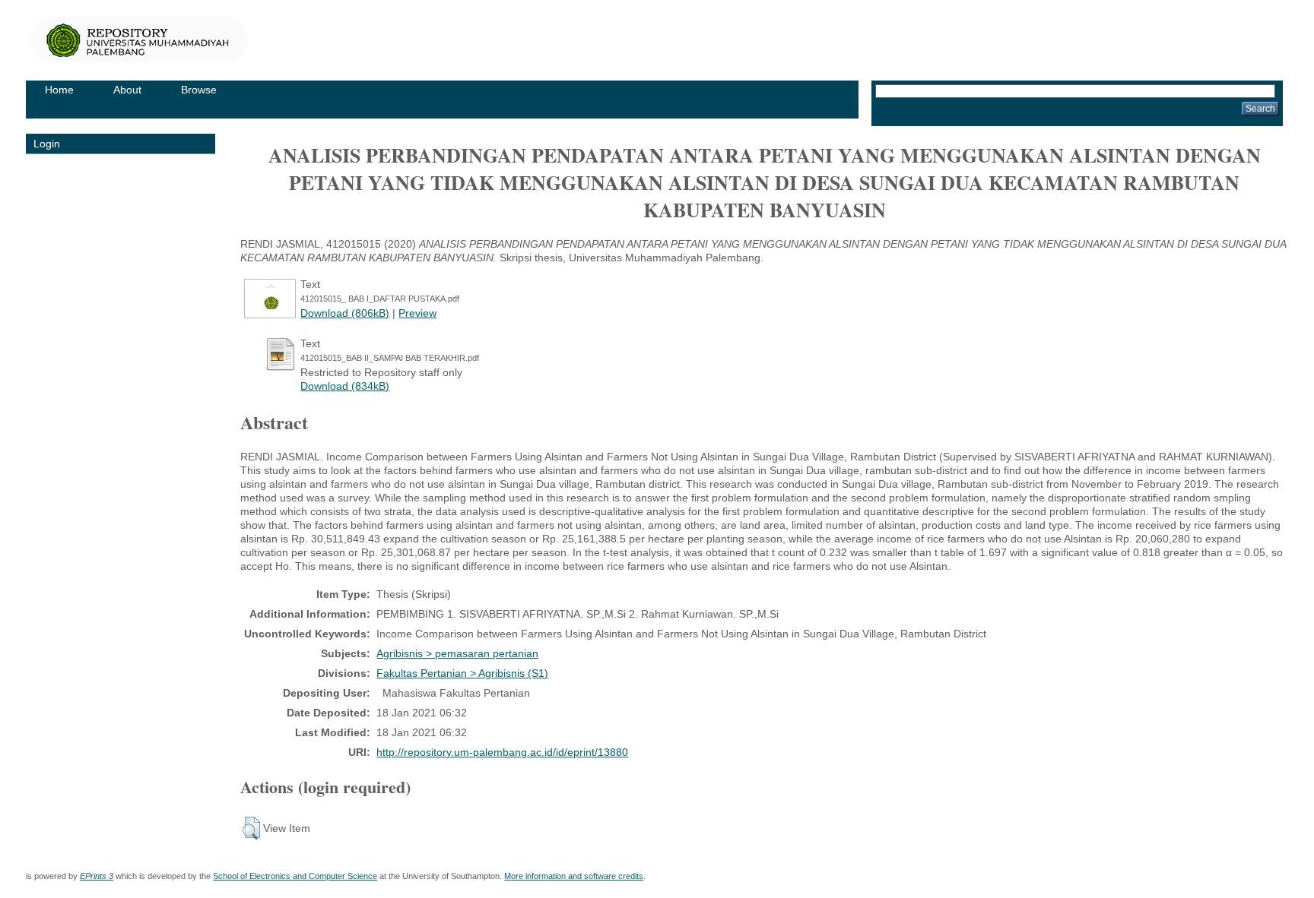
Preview (417, 313)
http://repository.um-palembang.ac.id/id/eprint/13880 (502, 752)
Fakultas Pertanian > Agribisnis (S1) (462, 673)
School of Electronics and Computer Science (295, 876)
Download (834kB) (344, 386)
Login (46, 144)
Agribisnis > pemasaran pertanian (457, 653)
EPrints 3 (96, 876)
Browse (199, 90)
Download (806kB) (344, 313)
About (127, 90)
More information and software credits (573, 876)
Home (59, 90)
